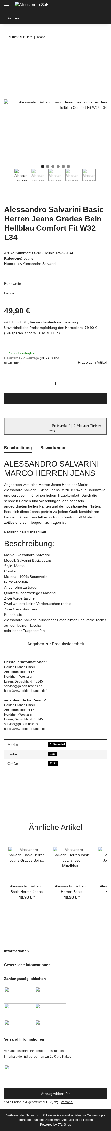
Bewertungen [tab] (53, 448)
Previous (9, 176)
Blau (53, 753)
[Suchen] (102, 18)
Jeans (28, 258)
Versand (67, 1102)
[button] (82, 6)
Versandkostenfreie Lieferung (54, 322)
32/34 (53, 763)
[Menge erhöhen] (101, 383)
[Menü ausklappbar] (6, 3)
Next (101, 176)
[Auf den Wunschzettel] (96, 63)
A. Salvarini (57, 744)
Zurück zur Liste (20, 37)
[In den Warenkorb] (8, 51)
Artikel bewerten (21, 797)
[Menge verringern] (9, 383)
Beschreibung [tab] (18, 448)
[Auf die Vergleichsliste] (82, 63)
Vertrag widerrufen (56, 1094)
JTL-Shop (64, 1124)
